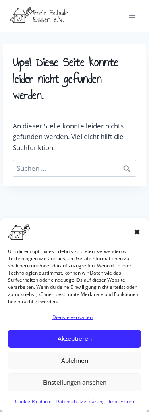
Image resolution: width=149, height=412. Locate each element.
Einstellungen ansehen (74, 382)
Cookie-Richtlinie (33, 401)
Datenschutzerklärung (80, 401)
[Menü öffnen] (132, 16)
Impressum (121, 401)
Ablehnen (74, 360)
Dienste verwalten (72, 317)
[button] (137, 232)
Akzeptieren (75, 338)
